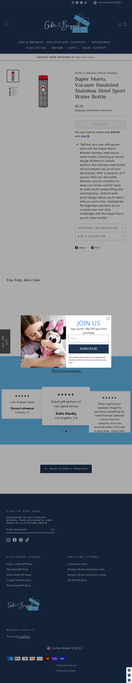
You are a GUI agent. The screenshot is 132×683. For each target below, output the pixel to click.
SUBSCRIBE (88, 349)
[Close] (108, 319)
